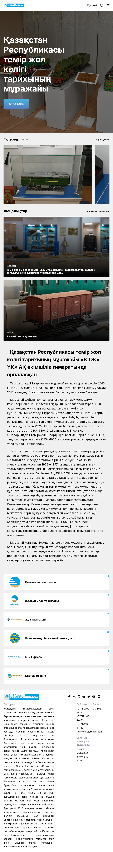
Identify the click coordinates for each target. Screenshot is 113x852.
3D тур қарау (16, 103)
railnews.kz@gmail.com (89, 731)
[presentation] (23, 139)
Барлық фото (102, 139)
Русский (92, 5)
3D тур (97, 708)
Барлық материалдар (97, 211)
